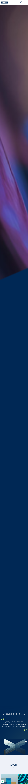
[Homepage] (4, 2)
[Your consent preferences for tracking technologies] (2, 781)
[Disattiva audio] (25, 741)
